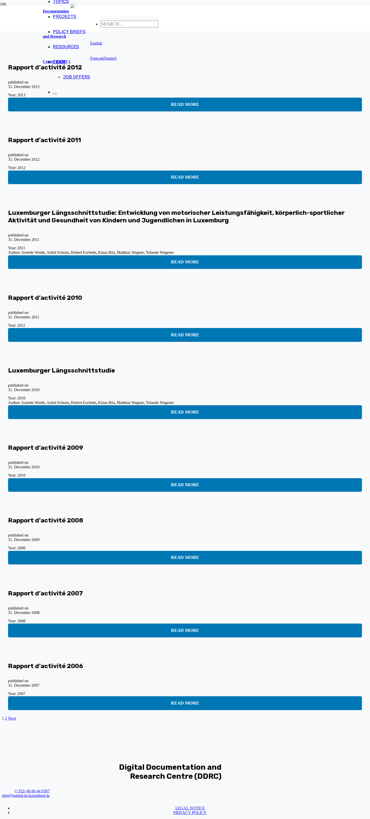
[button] (96, 43)
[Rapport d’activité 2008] (3, 500)
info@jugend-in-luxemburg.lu (26, 795)
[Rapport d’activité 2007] (3, 573)
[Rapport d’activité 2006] (3, 645)
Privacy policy (190, 812)
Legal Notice (190, 808)
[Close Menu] (55, 93)
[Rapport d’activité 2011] (3, 119)
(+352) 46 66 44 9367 (32, 791)
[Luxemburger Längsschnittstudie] (3, 350)
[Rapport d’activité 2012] (3, 47)
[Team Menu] (67, 63)
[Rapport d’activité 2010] (3, 277)
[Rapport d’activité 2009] (3, 427)
